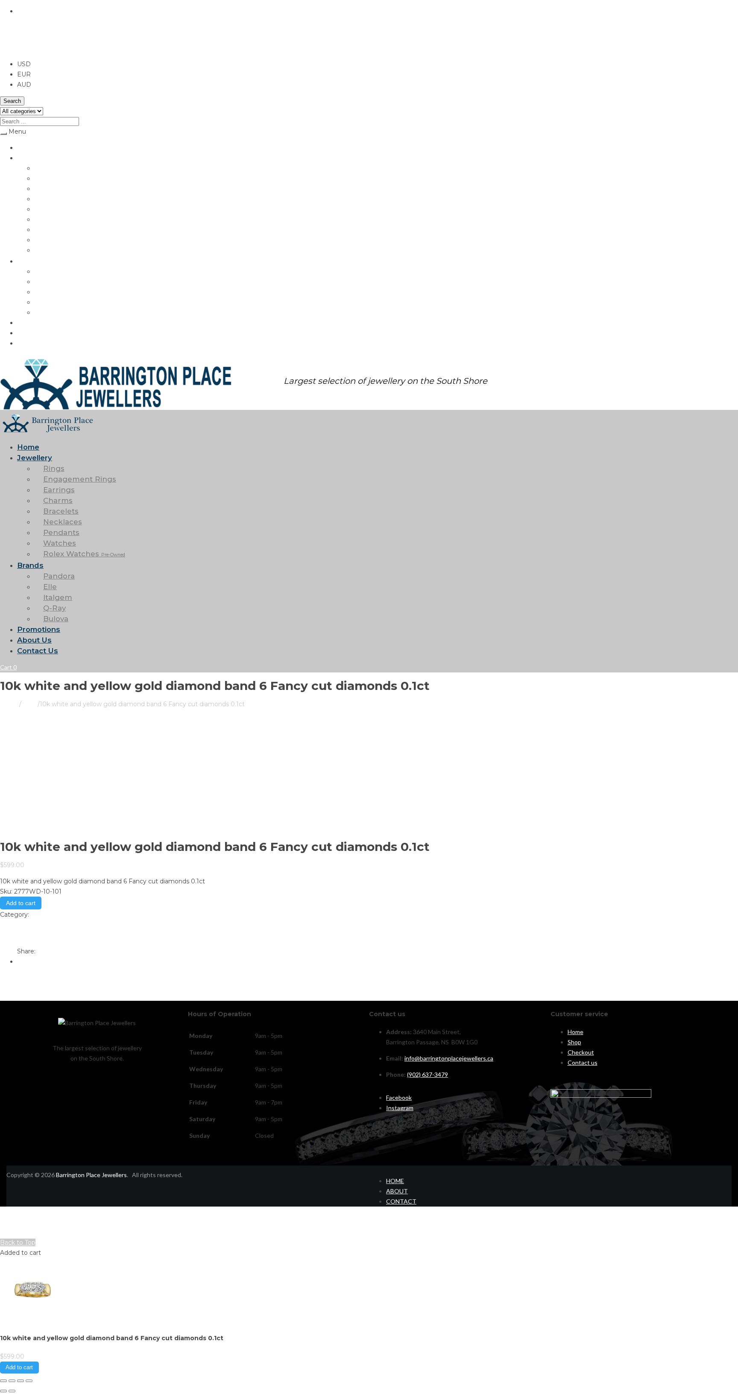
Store (29, 704)
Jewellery (29, 157)
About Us (30, 332)
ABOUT (397, 1191)
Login (7, 1232)
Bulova (43, 312)
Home (25, 147)
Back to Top (17, 1242)
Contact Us (32, 343)
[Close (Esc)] (29, 1380)
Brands (26, 261)
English (28, 11)
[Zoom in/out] (3, 1380)
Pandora (45, 271)
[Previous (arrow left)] (3, 1391)
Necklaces (48, 219)
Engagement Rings (59, 178)
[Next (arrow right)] (12, 1391)
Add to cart (20, 903)
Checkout (581, 1052)
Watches (46, 239)
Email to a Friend (25, 935)
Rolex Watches (63, 250)
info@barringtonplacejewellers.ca (448, 1058)
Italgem (44, 291)
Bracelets (47, 209)
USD (7, 48)
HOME (395, 1180)
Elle (39, 281)
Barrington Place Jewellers (91, 1174)
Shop (574, 1042)
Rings (41, 168)
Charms (44, 198)
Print (7, 925)
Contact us (582, 1062)
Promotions (32, 322)
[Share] (20, 1380)
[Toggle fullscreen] (12, 1380)
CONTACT (401, 1201)
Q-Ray (42, 302)
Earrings (45, 188)
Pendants (47, 229)
